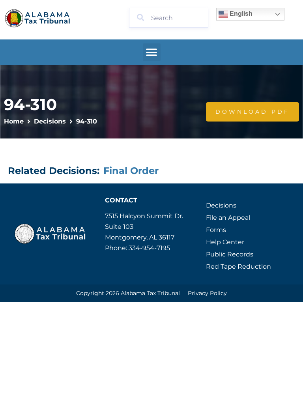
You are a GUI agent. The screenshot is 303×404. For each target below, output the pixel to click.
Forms (216, 230)
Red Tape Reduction (238, 266)
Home (14, 121)
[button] (152, 52)
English (240, 13)
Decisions (50, 121)
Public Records (229, 254)
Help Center (225, 242)
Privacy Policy (207, 293)
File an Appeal (228, 217)
